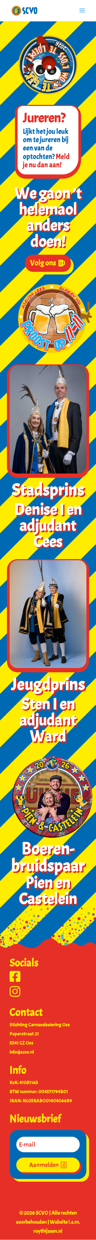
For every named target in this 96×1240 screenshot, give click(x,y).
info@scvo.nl (22, 1052)
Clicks (21, 1193)
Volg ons (43, 263)
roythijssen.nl (48, 1231)
